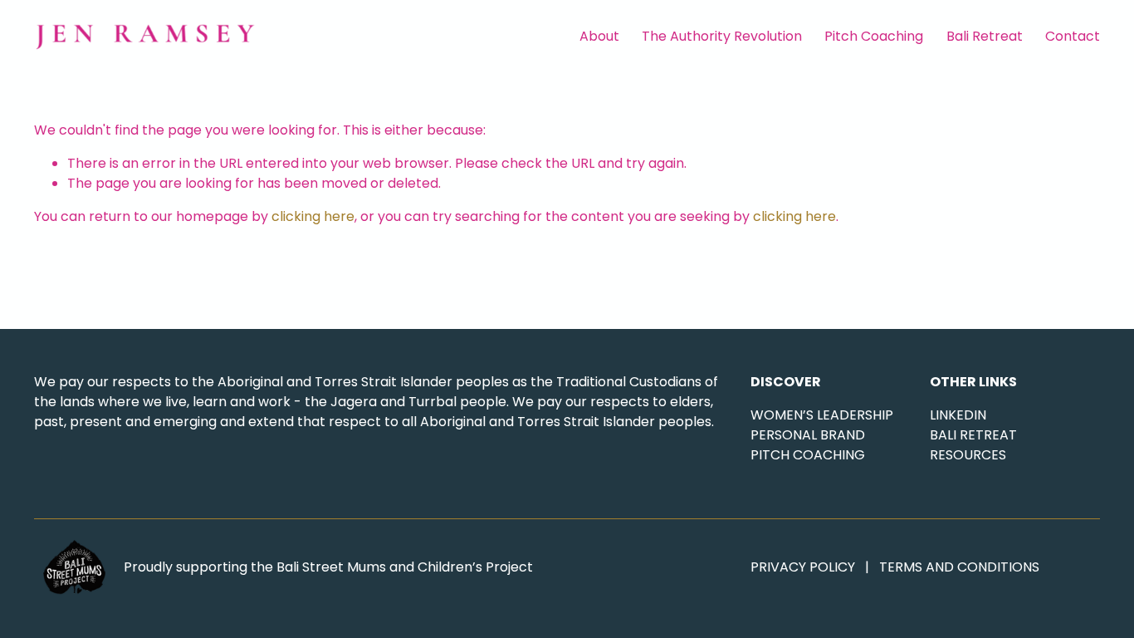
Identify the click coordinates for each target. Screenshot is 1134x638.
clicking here (312, 216)
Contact (1072, 36)
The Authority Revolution (722, 36)
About (599, 36)
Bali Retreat (984, 36)
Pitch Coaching (873, 36)
